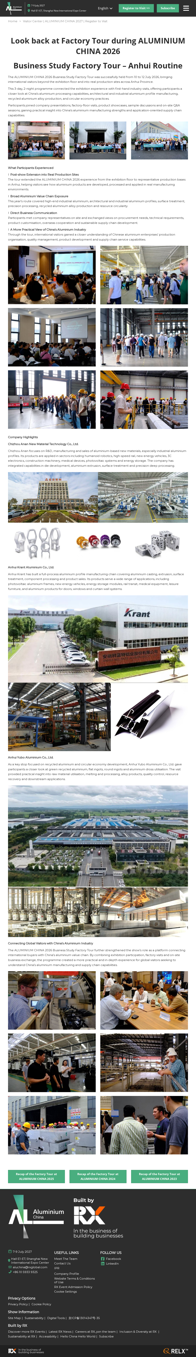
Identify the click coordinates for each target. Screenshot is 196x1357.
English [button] (103, 8)
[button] (136, 8)
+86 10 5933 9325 (25, 1272)
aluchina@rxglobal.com (30, 1267)
